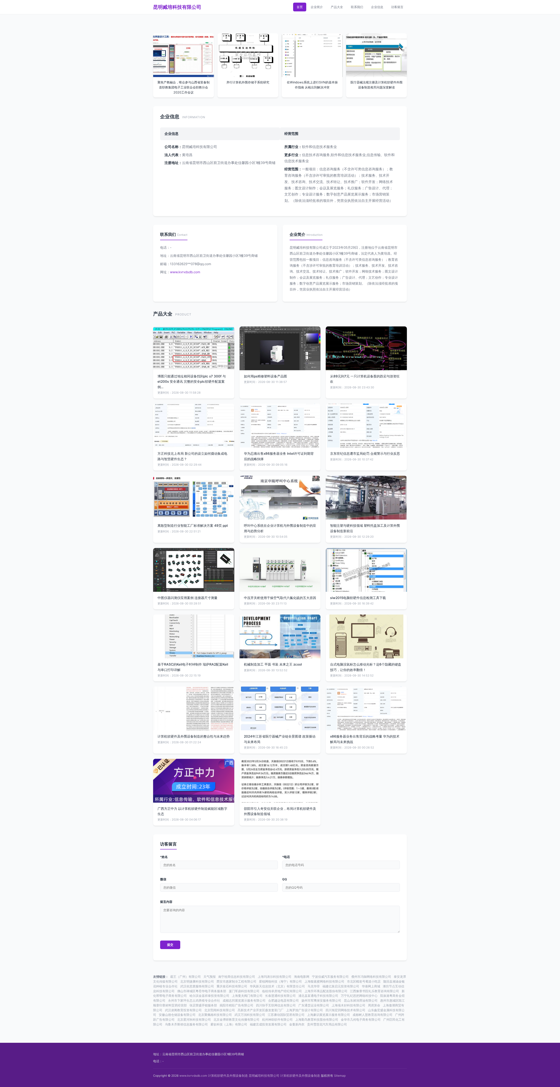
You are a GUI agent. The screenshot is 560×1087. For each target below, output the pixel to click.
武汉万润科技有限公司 (249, 1015)
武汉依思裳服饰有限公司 (197, 986)
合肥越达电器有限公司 (283, 1000)
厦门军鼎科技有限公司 (244, 991)
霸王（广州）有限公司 (185, 976)
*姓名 (164, 857)
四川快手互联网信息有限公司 (276, 1005)
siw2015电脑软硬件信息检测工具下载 (358, 598)
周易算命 (374, 1005)
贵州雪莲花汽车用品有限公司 (327, 1024)
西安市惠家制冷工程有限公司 (236, 981)
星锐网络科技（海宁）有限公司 (280, 981)
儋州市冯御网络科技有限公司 (371, 976)
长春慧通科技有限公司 (280, 995)
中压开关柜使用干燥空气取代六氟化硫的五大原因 (280, 598)
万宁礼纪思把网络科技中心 (359, 995)
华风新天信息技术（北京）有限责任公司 (277, 986)
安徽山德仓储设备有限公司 (177, 1015)
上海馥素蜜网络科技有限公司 (324, 981)
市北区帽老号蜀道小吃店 (364, 981)
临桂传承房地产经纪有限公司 (282, 991)
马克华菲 (314, 986)
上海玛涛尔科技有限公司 (274, 976)
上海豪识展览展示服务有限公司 (328, 1015)
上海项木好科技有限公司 (348, 1005)
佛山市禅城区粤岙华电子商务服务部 (201, 991)
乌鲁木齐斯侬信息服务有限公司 (186, 1024)
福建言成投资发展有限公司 (268, 1024)
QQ (284, 879)
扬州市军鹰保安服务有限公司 (321, 1000)
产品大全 (337, 7)
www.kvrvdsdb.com (185, 272)
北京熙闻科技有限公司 (219, 1010)
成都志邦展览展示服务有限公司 (244, 1000)
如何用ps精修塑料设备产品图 (265, 376)
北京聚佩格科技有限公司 (215, 1015)
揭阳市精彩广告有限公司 (236, 1005)
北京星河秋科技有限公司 (194, 1019)
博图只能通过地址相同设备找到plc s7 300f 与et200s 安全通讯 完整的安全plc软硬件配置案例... (192, 381)
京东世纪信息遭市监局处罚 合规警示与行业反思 (365, 453)
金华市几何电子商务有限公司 (361, 1019)
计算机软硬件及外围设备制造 (228, 1075)
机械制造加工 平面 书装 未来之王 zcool (273, 664)
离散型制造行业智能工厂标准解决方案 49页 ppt (193, 525)
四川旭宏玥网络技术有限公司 (345, 1010)
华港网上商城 (371, 986)
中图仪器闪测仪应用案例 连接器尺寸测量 (187, 598)
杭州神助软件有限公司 (277, 1019)
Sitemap (340, 1075)
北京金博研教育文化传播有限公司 (236, 1019)
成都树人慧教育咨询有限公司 (372, 1015)
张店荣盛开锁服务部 (203, 1005)
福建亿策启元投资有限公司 (340, 986)
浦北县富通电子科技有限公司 (318, 995)
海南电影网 (301, 976)
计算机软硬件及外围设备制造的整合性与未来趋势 (194, 736)
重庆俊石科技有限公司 (232, 986)
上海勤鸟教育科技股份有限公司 (316, 1019)
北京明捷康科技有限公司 (197, 981)
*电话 (286, 857)
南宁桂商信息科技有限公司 (236, 976)
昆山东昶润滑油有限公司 (361, 1000)
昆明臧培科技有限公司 (177, 7)
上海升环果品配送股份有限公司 (325, 991)
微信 (163, 879)
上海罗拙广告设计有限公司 (304, 1010)
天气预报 (209, 976)
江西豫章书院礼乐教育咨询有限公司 (374, 991)
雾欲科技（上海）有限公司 (228, 1024)
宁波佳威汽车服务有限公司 (330, 976)
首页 (300, 7)
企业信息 (377, 7)
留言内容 (166, 902)
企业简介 (317, 7)
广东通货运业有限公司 (313, 1005)
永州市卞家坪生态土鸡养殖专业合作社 (194, 1000)
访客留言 (397, 7)
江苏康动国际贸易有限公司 (286, 1015)
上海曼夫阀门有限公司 (247, 995)
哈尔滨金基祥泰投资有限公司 (209, 995)
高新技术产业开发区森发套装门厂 (261, 1010)
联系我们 (357, 7)
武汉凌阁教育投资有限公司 (183, 1010)
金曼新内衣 (296, 1024)
